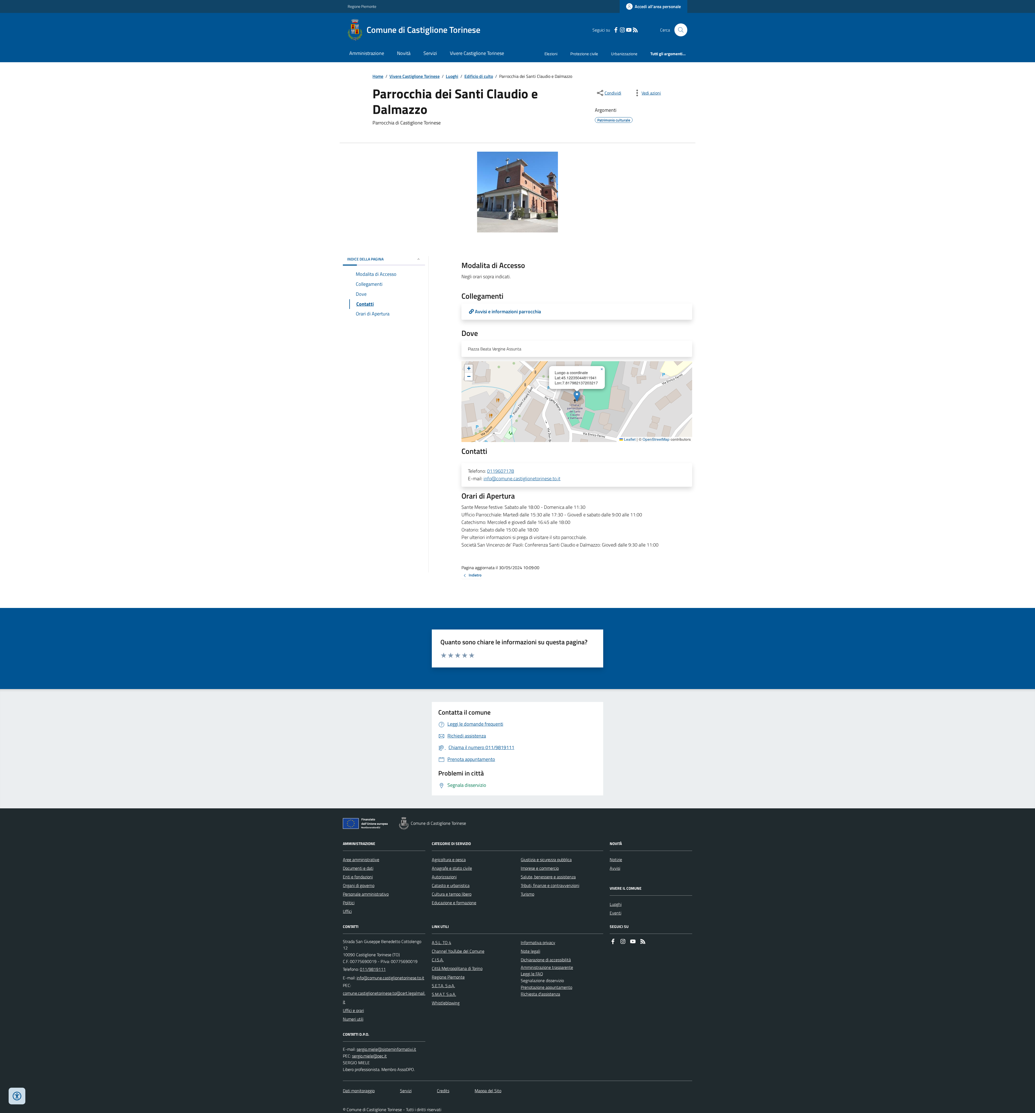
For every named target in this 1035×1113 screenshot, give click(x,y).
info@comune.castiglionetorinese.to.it (522, 478)
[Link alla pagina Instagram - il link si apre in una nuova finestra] (622, 30)
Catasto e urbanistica (451, 885)
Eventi (615, 913)
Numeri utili (353, 1019)
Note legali (530, 951)
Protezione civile (584, 54)
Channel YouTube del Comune (458, 951)
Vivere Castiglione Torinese (477, 53)
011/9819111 (373, 969)
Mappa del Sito (488, 1090)
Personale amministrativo (366, 894)
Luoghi (452, 76)
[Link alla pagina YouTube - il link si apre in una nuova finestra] (629, 30)
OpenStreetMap (656, 439)
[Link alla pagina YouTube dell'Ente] (633, 941)
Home (377, 76)
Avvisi (615, 868)
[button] (577, 396)
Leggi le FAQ (532, 974)
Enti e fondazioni (358, 877)
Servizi (430, 53)
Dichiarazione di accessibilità (546, 960)
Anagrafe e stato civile (452, 868)
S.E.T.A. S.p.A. (443, 985)
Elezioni (550, 54)
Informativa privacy (538, 942)
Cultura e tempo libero (451, 894)
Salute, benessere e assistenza (548, 877)
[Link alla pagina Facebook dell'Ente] (613, 941)
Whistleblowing (446, 1003)
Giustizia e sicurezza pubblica (546, 859)
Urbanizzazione (624, 54)
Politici (348, 902)
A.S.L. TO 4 (441, 942)
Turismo (527, 894)
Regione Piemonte (362, 6)
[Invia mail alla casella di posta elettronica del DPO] (386, 1049)
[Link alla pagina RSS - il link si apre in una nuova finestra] (635, 30)
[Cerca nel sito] (678, 29)
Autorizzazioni (444, 877)
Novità (403, 53)
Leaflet (629, 439)
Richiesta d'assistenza (540, 994)
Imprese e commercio (540, 868)
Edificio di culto (478, 76)
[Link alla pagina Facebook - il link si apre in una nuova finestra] (616, 30)
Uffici (347, 911)
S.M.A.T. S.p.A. (444, 994)
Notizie (616, 859)
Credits (443, 1090)
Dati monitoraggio (359, 1090)
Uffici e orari (353, 1010)
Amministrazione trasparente (547, 967)
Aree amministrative (361, 859)
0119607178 (500, 471)
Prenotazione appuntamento (546, 987)
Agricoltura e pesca (449, 859)
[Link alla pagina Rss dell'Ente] (643, 941)
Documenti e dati (358, 868)
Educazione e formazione (454, 902)
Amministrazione (366, 53)
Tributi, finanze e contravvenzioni (550, 885)
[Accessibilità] (17, 1096)
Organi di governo (358, 885)
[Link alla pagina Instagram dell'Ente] (623, 941)
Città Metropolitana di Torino (457, 968)
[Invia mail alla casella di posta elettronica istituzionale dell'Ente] (390, 977)
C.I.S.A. (438, 960)
